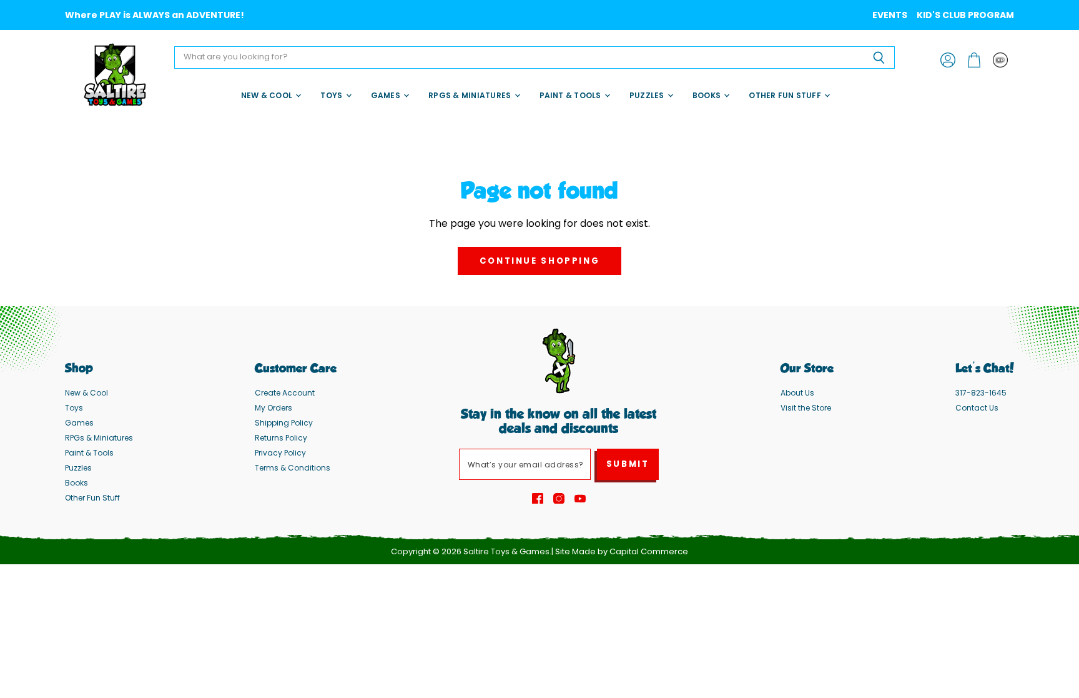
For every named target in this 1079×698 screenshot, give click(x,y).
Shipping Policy (284, 422)
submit (627, 464)
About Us (797, 392)
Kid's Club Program (965, 15)
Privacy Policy (280, 452)
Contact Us (976, 407)
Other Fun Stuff (786, 95)
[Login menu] (1000, 60)
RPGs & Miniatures (470, 95)
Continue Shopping (540, 261)
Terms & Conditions (292, 467)
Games (386, 95)
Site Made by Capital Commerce (621, 551)
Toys (332, 95)
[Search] (878, 57)
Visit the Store (806, 407)
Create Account (285, 392)
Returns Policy (281, 437)
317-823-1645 (981, 392)
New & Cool (268, 95)
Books (707, 95)
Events (889, 15)
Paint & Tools (571, 95)
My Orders (273, 407)
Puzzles (647, 95)
